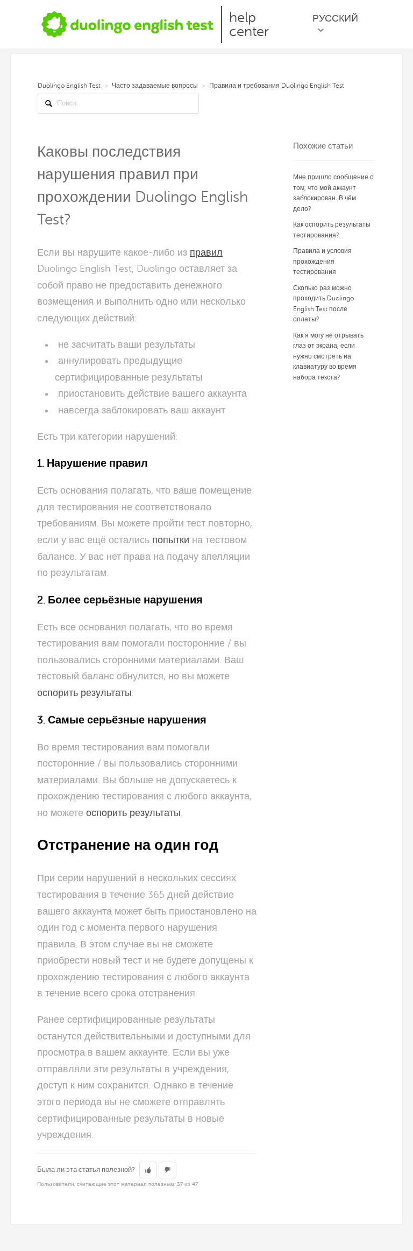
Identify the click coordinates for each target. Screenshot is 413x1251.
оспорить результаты (84, 692)
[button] (148, 1170)
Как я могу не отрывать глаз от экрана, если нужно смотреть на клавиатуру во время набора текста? (328, 356)
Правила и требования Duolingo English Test (276, 85)
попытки (170, 540)
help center (249, 24)
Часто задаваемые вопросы (155, 85)
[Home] (127, 24)
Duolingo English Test (69, 85)
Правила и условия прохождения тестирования (322, 261)
